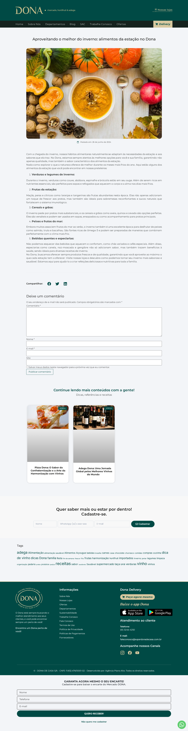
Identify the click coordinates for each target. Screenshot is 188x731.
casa (112, 553)
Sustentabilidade (68, 612)
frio (82, 558)
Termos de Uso (67, 625)
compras (147, 552)
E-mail (30, 349)
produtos (45, 564)
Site (28, 358)
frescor (77, 558)
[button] (49, 283)
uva (123, 564)
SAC (82, 24)
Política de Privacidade (71, 629)
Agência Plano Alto (115, 670)
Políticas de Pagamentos (72, 633)
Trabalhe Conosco (101, 24)
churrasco (129, 553)
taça (117, 564)
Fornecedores (66, 637)
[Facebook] (130, 652)
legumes (151, 558)
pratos (38, 564)
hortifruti (114, 558)
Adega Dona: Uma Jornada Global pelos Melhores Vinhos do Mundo (94, 471)
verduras (131, 564)
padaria (32, 564)
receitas (63, 563)
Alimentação (36, 552)
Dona (43, 558)
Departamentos (55, 24)
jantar (144, 558)
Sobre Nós (34, 24)
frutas (88, 558)
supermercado (105, 564)
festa (59, 558)
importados (126, 558)
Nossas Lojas (65, 600)
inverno (137, 558)
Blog (73, 24)
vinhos (151, 564)
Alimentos (69, 552)
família (51, 558)
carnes (105, 552)
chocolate (119, 553)
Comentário (33, 306)
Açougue (81, 552)
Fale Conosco (66, 621)
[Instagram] (122, 652)
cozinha (157, 552)
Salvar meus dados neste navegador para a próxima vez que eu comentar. (69, 367)
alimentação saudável (54, 553)
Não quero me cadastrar (94, 721)
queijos (52, 564)
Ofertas (121, 24)
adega (22, 552)
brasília (98, 553)
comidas (138, 553)
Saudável (91, 564)
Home (19, 24)
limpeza (161, 558)
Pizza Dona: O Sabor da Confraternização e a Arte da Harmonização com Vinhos (48, 470)
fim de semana (68, 558)
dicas (35, 558)
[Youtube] (137, 652)
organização (22, 564)
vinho (142, 563)
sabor (74, 564)
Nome (30, 339)
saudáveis (82, 564)
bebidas (91, 553)
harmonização (100, 558)
